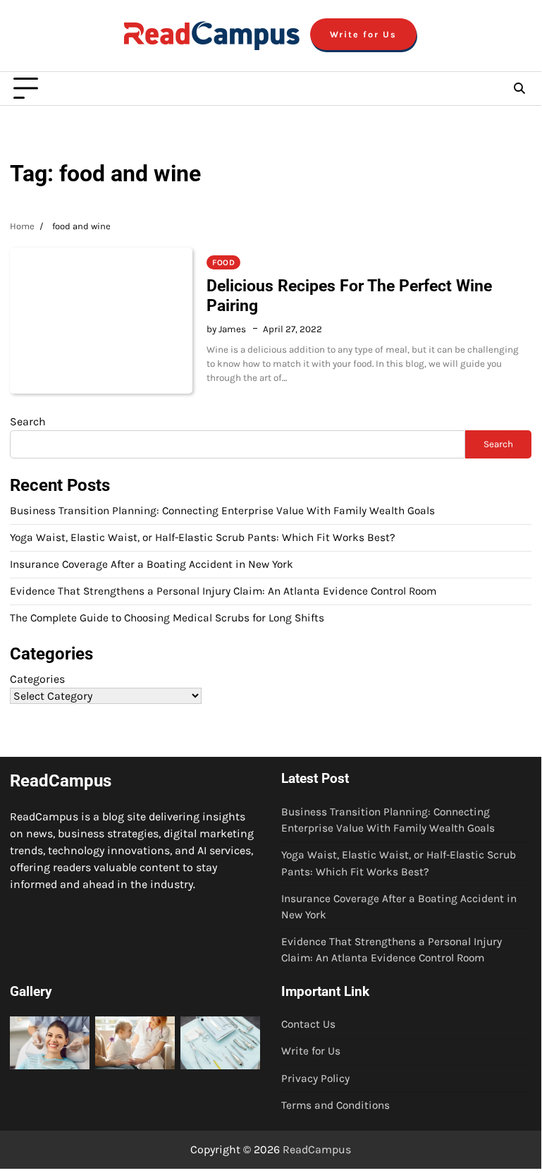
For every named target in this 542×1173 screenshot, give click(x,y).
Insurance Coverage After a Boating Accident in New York (151, 564)
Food (223, 262)
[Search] (518, 89)
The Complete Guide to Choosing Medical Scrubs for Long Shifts (167, 618)
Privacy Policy (315, 1078)
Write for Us (363, 34)
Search (28, 421)
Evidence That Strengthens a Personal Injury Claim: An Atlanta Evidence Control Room (223, 591)
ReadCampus (317, 1149)
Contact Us (308, 1024)
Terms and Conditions (335, 1105)
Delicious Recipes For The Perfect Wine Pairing (349, 295)
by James (226, 329)
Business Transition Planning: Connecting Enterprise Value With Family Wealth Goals (222, 510)
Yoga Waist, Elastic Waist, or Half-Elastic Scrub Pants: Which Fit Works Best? (202, 537)
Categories (37, 679)
